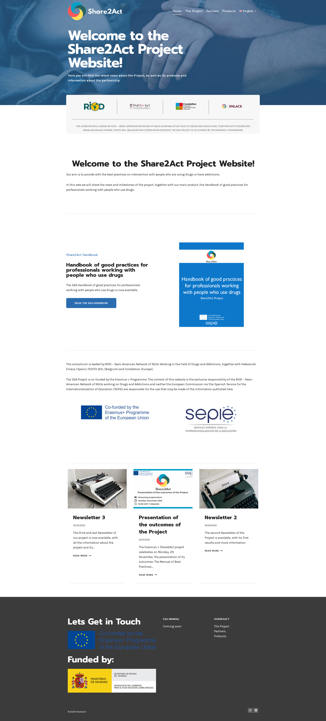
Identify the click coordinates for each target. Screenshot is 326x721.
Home (177, 11)
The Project (194, 11)
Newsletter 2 (221, 517)
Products (229, 11)
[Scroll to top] (318, 715)
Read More (82, 555)
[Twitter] (250, 710)
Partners (212, 11)
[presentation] (97, 488)
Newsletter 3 (89, 517)
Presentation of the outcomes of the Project (160, 525)
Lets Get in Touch (104, 621)
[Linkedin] (255, 710)
